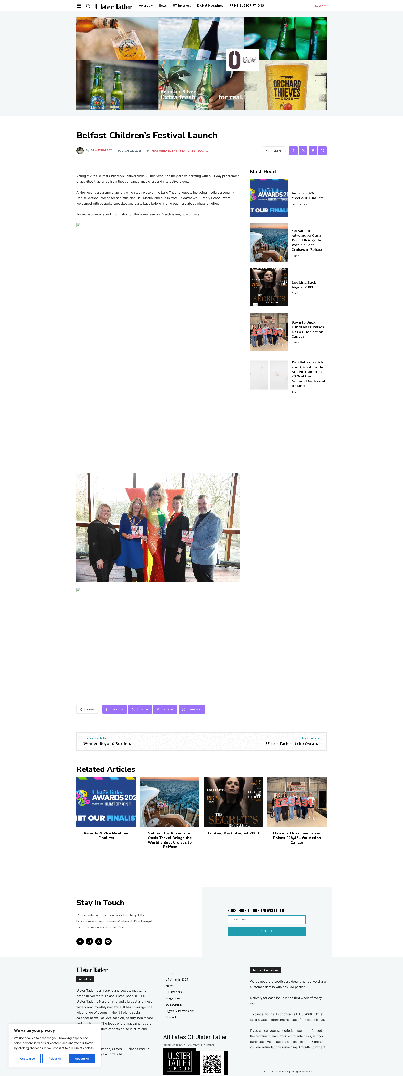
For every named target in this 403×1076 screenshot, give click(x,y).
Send (264, 931)
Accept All (82, 1058)
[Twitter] (303, 150)
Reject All (54, 1058)
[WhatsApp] (322, 150)
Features (187, 150)
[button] (88, 5)
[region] (54, 1046)
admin (296, 255)
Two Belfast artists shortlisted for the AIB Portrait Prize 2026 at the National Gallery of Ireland (309, 374)
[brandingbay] (81, 150)
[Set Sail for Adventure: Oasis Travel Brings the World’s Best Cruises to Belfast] (269, 242)
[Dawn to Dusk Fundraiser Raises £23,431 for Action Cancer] (269, 332)
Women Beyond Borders (107, 743)
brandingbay (101, 150)
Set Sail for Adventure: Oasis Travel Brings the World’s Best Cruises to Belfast (307, 240)
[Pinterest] (313, 150)
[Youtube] (108, 941)
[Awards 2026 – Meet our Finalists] (269, 198)
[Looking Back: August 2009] (269, 287)
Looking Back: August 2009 (304, 285)
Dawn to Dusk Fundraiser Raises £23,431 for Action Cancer (308, 330)
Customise (27, 1058)
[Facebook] (293, 150)
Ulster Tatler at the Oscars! (293, 743)
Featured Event (164, 150)
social (202, 150)
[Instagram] (89, 941)
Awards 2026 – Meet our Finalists (308, 195)
